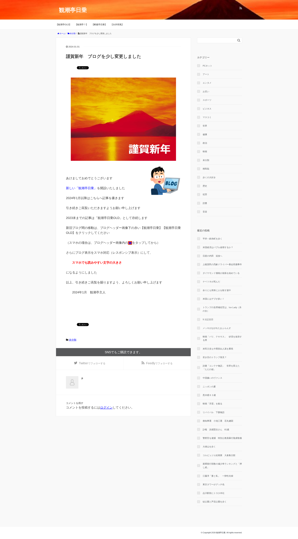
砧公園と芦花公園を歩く (215, 501)
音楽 (205, 211)
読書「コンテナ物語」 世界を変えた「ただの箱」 (221, 367)
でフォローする (92, 363)
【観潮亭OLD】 (63, 24)
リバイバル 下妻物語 (213, 412)
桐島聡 (206, 168)
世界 (205, 126)
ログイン (106, 407)
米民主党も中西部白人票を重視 (218, 348)
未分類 (72, 340)
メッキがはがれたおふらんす (217, 328)
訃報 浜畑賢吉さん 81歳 (216, 429)
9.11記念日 (208, 319)
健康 (205, 134)
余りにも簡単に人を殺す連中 (217, 290)
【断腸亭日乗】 (99, 24)
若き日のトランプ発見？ (215, 357)
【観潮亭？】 (81, 24)
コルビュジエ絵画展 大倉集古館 (219, 455)
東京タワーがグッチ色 (213, 484)
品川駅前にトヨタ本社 (213, 493)
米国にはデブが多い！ (213, 299)
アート (206, 74)
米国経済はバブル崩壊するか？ (218, 247)
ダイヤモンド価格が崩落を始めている (221, 273)
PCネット (207, 66)
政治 (205, 143)
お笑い (206, 91)
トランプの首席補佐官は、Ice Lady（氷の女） (222, 309)
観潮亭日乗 (73, 10)
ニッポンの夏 (209, 386)
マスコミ (207, 117)
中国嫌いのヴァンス (212, 378)
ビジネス (207, 108)
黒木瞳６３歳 (209, 395)
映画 (205, 151)
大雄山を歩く (209, 446)
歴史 (205, 186)
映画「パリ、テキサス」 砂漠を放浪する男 (222, 338)
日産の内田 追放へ (212, 256)
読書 (205, 203)
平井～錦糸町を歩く (212, 238)
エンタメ (207, 83)
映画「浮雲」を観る (212, 403)
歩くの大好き (209, 177)
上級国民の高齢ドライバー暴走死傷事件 (222, 264)
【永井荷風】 (117, 24)
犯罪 (205, 194)
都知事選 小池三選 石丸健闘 (218, 421)
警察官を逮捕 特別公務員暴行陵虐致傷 (222, 438)
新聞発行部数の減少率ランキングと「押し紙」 (222, 465)
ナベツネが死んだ (211, 281)
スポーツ (207, 100)
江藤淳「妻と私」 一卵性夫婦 (218, 476)
